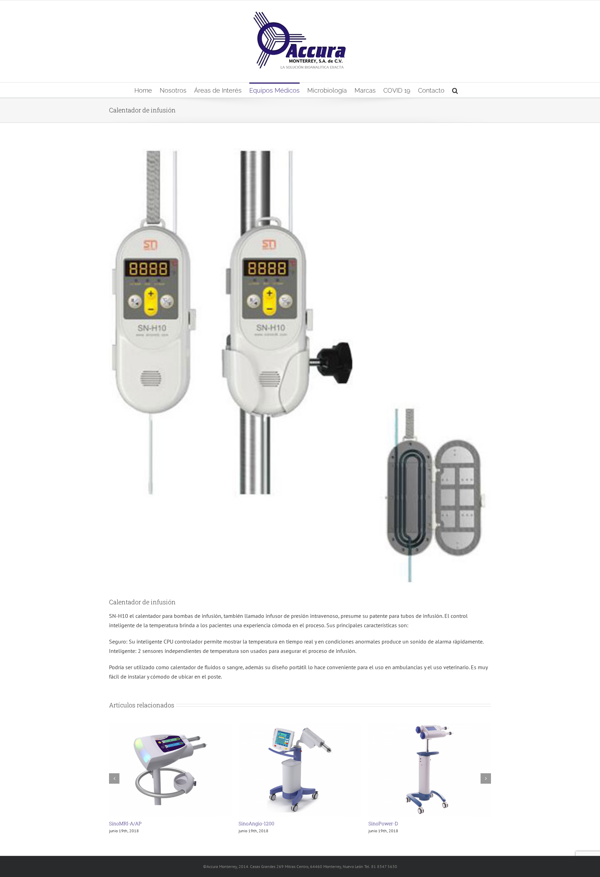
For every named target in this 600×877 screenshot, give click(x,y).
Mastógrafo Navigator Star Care (404, 823)
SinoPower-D (253, 823)
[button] (455, 90)
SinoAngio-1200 (127, 823)
